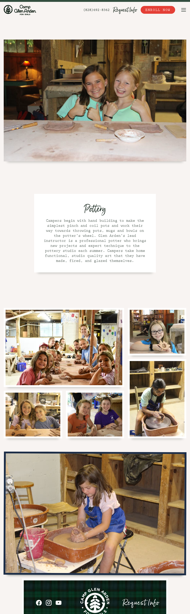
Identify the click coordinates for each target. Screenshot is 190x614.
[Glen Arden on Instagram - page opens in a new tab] (49, 603)
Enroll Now (158, 10)
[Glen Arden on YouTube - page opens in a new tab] (58, 603)
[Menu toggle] (183, 10)
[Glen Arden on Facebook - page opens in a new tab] (39, 603)
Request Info (125, 10)
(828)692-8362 (96, 10)
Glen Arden (20, 10)
